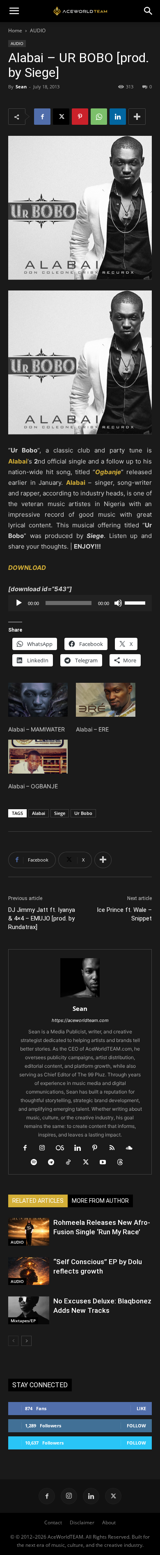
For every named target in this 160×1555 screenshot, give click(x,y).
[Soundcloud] (132, 1148)
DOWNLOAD (27, 568)
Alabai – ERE (92, 729)
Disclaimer (82, 1522)
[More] (137, 116)
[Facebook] (42, 116)
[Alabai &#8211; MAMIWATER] (38, 700)
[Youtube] (106, 1163)
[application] (80, 603)
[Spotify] (37, 1163)
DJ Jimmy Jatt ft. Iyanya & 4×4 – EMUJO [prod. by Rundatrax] (41, 918)
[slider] (136, 602)
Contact (53, 1522)
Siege (59, 813)
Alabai (38, 813)
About (109, 1522)
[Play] (19, 603)
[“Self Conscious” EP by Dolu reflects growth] (28, 1271)
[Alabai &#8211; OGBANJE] (38, 757)
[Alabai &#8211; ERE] (105, 700)
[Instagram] (45, 1148)
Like (141, 1408)
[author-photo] (80, 997)
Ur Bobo (83, 813)
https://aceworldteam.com (80, 1020)
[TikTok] (71, 1163)
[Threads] (123, 1163)
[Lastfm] (63, 1148)
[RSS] (115, 1148)
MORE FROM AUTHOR (100, 1200)
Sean (21, 86)
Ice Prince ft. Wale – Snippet (124, 914)
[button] (14, 11)
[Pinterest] (80, 116)
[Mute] (118, 603)
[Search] (148, 11)
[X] (61, 116)
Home (15, 30)
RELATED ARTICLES (38, 1200)
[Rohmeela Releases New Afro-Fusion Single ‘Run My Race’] (28, 1232)
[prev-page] (13, 1341)
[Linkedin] (118, 116)
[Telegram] (54, 1163)
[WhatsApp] (99, 116)
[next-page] (26, 1341)
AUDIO (38, 30)
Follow (136, 1425)
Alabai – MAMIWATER (36, 729)
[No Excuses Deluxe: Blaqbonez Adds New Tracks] (28, 1310)
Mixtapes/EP (23, 1320)
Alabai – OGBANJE (33, 786)
